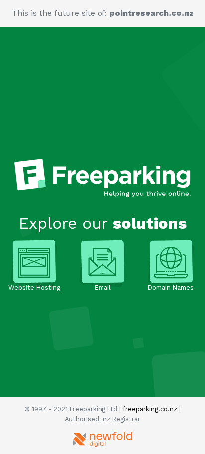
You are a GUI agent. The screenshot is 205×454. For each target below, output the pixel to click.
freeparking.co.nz (150, 409)
